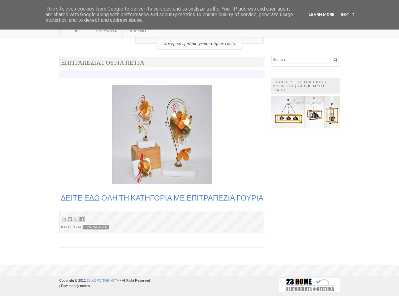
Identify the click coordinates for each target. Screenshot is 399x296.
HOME (75, 31)
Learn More (321, 14)
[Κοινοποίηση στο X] (76, 219)
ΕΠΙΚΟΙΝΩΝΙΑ (106, 31)
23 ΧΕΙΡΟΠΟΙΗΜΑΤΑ (103, 280)
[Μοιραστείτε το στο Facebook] (82, 219)
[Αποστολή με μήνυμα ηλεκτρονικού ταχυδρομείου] (64, 219)
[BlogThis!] (70, 219)
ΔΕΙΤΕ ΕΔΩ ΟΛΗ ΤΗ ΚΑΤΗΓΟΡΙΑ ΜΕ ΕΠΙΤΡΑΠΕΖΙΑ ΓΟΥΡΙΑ (162, 197)
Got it (348, 14)
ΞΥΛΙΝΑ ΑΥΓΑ (95, 227)
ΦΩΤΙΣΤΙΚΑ (138, 31)
